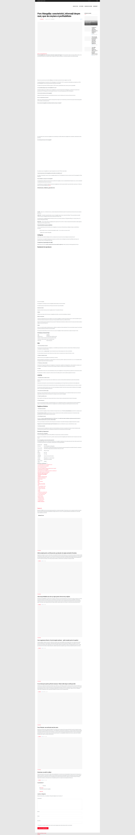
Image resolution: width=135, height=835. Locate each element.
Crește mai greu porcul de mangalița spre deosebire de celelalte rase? (47, 470)
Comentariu (39, 798)
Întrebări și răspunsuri (41, 501)
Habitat (39, 480)
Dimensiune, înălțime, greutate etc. (43, 473)
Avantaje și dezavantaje (41, 483)
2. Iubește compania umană (41, 487)
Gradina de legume (88, 6)
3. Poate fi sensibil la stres (41, 494)
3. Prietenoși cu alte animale (41, 488)
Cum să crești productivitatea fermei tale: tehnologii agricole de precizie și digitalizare (94, 40)
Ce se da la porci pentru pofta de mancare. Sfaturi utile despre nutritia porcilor (56, 684)
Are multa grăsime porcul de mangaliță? (43, 469)
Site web (38, 820)
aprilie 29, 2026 (88, 24)
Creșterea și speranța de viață (42, 476)
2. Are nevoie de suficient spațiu (42, 493)
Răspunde (41, 791)
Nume (38, 811)
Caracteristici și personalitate (42, 474)
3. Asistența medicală (40, 500)
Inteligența (39, 475)
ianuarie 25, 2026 (94, 34)
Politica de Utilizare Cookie (41, 833)
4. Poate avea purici (40, 495)
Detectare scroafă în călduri (44, 772)
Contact (38, 834)
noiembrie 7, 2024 (44, 691)
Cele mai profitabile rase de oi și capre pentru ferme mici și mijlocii (53, 596)
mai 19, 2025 (44, 604)
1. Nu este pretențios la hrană (42, 486)
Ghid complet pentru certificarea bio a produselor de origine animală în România (57, 553)
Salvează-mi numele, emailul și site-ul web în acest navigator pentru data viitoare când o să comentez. (55, 825)
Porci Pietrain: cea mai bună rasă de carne (47, 727)
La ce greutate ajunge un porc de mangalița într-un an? (45, 464)
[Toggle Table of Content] (47, 463)
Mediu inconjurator (40, 481)
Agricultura (75, 6)
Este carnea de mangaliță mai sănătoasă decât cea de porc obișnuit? (47, 468)
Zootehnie (81, 6)
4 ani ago (41, 787)
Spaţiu (38, 482)
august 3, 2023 (47, 19)
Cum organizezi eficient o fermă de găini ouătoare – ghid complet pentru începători (57, 640)
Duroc (50, 185)
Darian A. (42, 19)
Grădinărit (95, 6)
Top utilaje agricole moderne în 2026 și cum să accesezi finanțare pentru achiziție (95, 50)
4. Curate (39, 489)
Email (38, 816)
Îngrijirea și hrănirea (40, 496)
